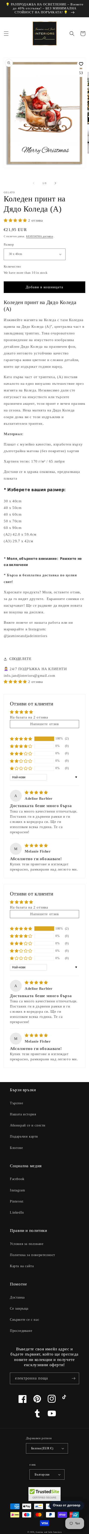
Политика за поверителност (32, 1255)
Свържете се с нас (24, 1319)
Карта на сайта (22, 1266)
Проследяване (21, 1331)
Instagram (17, 1190)
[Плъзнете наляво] (33, 183)
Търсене (16, 1103)
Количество (12, 266)
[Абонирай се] (73, 1378)
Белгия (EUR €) (42, 1448)
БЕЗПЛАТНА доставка (39, 236)
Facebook (17, 1179)
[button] (6, 33)
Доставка (17, 1297)
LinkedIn (17, 1212)
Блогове (16, 1148)
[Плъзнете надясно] (55, 183)
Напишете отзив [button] (44, 724)
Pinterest (16, 1201)
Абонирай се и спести (27, 1125)
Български (42, 1474)
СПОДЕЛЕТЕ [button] (20, 659)
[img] (36, 793)
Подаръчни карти (24, 1136)
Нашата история (23, 1114)
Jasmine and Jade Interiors (49, 1532)
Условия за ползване (26, 1244)
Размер (9, 244)
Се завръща (19, 1308)
